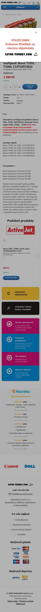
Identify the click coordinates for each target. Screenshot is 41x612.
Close (36, 32)
